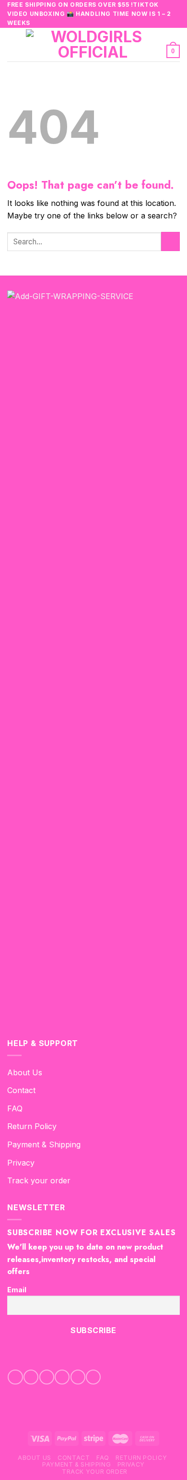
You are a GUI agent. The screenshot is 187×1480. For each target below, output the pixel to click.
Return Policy (32, 1126)
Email (16, 1290)
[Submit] (170, 241)
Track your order (38, 1180)
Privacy (21, 1162)
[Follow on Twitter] (62, 1377)
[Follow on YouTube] (93, 1377)
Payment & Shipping (44, 1144)
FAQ (15, 1108)
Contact (21, 1090)
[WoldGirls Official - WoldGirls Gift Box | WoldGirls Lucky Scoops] (92, 44)
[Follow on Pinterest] (77, 1377)
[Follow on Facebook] (15, 1377)
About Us (24, 1072)
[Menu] (13, 44)
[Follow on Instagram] (30, 1377)
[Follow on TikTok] (46, 1377)
